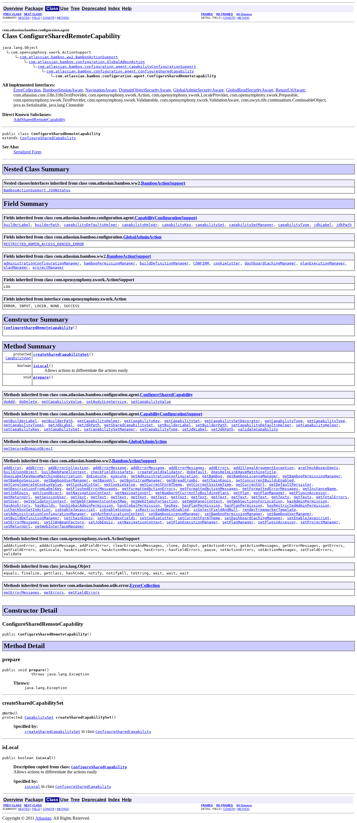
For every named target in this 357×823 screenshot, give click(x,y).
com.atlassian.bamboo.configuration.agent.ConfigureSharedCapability (120, 71)
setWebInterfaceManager (59, 526)
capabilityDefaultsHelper (90, 225)
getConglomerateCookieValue (33, 484)
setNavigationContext (139, 522)
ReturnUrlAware (290, 90)
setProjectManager (319, 522)
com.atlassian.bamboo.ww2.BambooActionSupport (69, 57)
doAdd (9, 402)
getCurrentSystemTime (209, 484)
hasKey (171, 505)
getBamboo (212, 476)
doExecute (96, 476)
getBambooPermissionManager (312, 476)
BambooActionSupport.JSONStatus (37, 190)
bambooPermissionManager (109, 263)
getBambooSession (21, 480)
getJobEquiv (16, 493)
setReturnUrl (17, 526)
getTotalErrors (331, 497)
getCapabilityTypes (24, 425)
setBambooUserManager (289, 514)
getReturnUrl (17, 497)
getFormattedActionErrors (148, 489)
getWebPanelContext (202, 501)
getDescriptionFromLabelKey (33, 489)
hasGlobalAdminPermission (86, 505)
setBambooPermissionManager (233, 514)
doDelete (28, 402)
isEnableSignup (115, 509)
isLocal (41, 366)
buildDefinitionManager (164, 263)
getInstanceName (319, 489)
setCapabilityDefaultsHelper (261, 425)
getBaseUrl (104, 480)
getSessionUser (50, 497)
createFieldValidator (160, 472)
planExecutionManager (322, 263)
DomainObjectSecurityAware (145, 90)
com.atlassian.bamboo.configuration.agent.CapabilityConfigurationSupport (117, 66)
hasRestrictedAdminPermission (298, 505)
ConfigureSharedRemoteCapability (38, 328)
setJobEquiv (100, 522)
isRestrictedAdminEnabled (162, 509)
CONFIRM (201, 263)
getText (78, 497)
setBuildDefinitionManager (31, 518)
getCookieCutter (83, 484)
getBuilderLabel (20, 421)
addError (12, 468)
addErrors (219, 468)
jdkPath (344, 225)
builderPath (47, 225)
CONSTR (48, 17)
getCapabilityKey (142, 421)
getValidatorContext (45, 501)
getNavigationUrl (133, 493)
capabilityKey (176, 225)
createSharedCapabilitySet (61, 354)
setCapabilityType (159, 429)
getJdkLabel (60, 425)
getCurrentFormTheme (161, 484)
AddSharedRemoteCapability (39, 119)
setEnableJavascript (308, 518)
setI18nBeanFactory (64, 522)
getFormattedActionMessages (209, 489)
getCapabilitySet (182, 421)
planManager (16, 267)
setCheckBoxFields (116, 518)
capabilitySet (210, 225)
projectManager (48, 267)
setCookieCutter (156, 518)
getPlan (241, 493)
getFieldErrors (84, 592)
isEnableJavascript (75, 509)
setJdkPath (222, 429)
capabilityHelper (140, 225)
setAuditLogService (106, 402)
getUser (11, 501)
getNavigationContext (88, 493)
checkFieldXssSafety (112, 472)
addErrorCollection (68, 468)
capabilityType (293, 225)
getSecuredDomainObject (28, 448)
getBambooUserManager (66, 480)
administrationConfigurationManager (41, 263)
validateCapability (258, 429)
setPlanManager (238, 522)
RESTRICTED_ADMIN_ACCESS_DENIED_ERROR (44, 244)
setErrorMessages (21, 522)
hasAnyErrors (17, 505)
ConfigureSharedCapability (48, 138)
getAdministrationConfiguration (164, 476)
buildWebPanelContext (64, 472)
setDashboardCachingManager (254, 518)
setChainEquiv (78, 518)
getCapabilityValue (62, 402)
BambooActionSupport (163, 183)
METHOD (63, 17)
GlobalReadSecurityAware (249, 90)
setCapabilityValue (151, 402)
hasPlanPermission (201, 505)
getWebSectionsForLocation (255, 501)
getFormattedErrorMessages (270, 489)
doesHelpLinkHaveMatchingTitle (243, 472)
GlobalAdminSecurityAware (198, 90)
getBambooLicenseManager (252, 476)
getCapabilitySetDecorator (232, 421)
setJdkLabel (194, 429)
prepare (41, 377)
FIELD (36, 17)
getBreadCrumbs (182, 480)
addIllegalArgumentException (263, 468)
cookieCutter (226, 263)
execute (118, 476)
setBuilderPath (211, 425)
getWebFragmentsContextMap (98, 501)
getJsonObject (47, 493)
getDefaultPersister (290, 484)
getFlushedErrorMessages (91, 489)
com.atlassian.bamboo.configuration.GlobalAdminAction (87, 62)
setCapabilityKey (21, 429)
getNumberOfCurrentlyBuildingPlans (192, 493)
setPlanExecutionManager (192, 522)
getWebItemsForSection (154, 501)
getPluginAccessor (308, 493)
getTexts (280, 497)
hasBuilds (45, 505)
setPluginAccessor (277, 522)
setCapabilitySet (61, 429)
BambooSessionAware (63, 90)
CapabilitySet (18, 358)
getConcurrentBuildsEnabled (265, 480)
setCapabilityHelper (317, 425)
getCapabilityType (284, 421)
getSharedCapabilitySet (128, 425)
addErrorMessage (109, 468)
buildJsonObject (20, 472)
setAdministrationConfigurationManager (45, 514)
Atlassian (43, 818)
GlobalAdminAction (142, 237)
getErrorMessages (21, 592)
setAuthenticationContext (117, 514)
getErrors (54, 592)
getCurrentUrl (250, 484)
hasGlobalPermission (138, 505)
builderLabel (17, 225)
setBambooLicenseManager (174, 514)
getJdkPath (88, 425)
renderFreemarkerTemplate (269, 509)
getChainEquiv (216, 480)
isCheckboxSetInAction (27, 509)
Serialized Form (27, 152)
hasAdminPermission (307, 501)
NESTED (24, 17)
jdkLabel (323, 225)
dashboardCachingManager (270, 263)
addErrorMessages (186, 468)
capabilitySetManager (251, 225)
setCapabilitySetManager (109, 429)
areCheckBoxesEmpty (318, 468)
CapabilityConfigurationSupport (166, 217)
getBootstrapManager (141, 480)
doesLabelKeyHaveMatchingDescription (43, 476)
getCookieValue (119, 484)
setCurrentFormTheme (199, 518)
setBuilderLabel (174, 425)
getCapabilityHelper (98, 421)
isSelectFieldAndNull (215, 509)
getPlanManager (269, 493)
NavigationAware (101, 90)
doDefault (197, 472)
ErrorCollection (27, 90)
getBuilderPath (57, 421)
